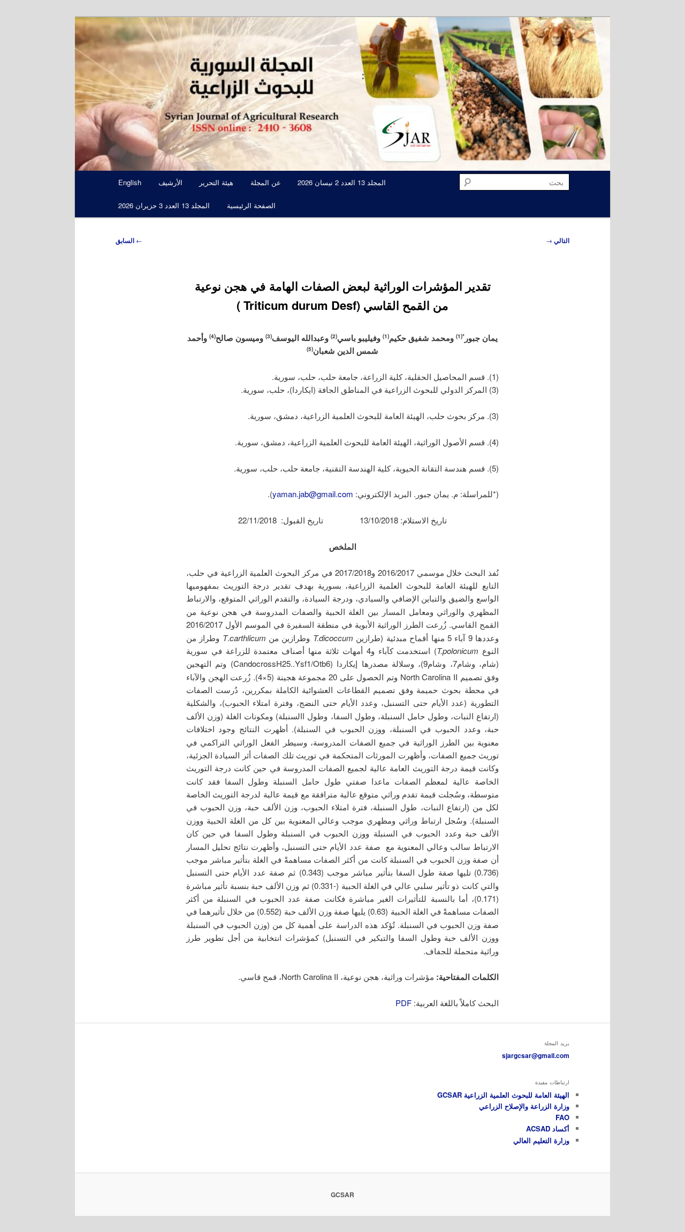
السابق (129, 240)
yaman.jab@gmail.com (312, 493)
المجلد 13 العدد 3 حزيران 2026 (164, 205)
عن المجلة (265, 182)
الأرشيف (170, 182)
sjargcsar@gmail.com (535, 1055)
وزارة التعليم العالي (541, 1140)
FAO (562, 1117)
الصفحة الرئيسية (251, 205)
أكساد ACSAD (547, 1128)
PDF (403, 1002)
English (129, 182)
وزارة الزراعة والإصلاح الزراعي (524, 1106)
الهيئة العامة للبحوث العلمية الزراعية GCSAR (503, 1095)
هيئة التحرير (216, 182)
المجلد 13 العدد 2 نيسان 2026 (342, 182)
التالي (557, 240)
